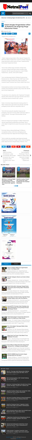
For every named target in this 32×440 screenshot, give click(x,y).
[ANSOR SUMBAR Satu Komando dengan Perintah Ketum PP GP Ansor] (4, 356)
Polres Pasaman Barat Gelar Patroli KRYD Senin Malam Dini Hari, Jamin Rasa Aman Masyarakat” (19, 412)
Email (14, 33)
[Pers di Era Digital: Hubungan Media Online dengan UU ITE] (4, 328)
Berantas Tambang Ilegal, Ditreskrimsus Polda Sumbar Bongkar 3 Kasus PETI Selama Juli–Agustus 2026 (9, 181)
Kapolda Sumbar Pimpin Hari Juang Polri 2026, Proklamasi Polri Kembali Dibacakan (22, 181)
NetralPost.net (9, 437)
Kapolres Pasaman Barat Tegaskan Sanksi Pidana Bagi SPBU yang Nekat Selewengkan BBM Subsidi (18, 406)
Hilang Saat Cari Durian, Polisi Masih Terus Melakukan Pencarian (17, 336)
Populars (6, 263)
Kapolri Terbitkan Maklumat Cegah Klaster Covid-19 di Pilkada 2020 (17, 268)
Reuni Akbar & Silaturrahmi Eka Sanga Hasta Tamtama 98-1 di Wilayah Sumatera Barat (18, 345)
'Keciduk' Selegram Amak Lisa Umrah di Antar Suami (18, 277)
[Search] (30, 13)
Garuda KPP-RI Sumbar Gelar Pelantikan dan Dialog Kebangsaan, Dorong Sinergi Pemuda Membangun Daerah (18, 308)
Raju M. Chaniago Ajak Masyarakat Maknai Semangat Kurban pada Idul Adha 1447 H (18, 372)
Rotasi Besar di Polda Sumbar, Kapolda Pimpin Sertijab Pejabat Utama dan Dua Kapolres (18, 297)
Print (9, 33)
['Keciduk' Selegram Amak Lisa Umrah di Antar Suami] (4, 279)
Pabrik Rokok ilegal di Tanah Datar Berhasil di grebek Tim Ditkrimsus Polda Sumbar (18, 317)
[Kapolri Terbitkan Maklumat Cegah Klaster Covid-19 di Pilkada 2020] (4, 269)
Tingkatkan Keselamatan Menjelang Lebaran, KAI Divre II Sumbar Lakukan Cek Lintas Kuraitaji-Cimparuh (18, 418)
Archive (16, 263)
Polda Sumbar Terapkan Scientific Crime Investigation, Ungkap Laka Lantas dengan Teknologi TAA (18, 432)
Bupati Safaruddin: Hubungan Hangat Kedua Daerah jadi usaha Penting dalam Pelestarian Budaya (18, 288)
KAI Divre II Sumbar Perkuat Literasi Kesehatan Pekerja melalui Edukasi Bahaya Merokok (19, 398)
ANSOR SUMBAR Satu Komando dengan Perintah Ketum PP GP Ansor (17, 354)
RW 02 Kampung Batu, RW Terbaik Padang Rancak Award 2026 (18, 378)
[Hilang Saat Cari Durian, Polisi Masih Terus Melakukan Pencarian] (4, 337)
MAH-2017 (18, 438)
